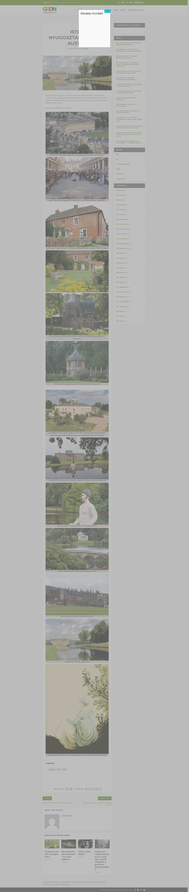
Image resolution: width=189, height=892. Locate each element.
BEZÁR (107, 11)
